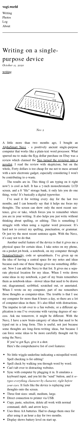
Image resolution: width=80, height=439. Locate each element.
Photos (6, 17)
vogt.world (10, 6)
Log (5, 21)
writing (7, 72)
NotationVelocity (13, 255)
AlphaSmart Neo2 (14, 147)
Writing (7, 13)
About (6, 26)
